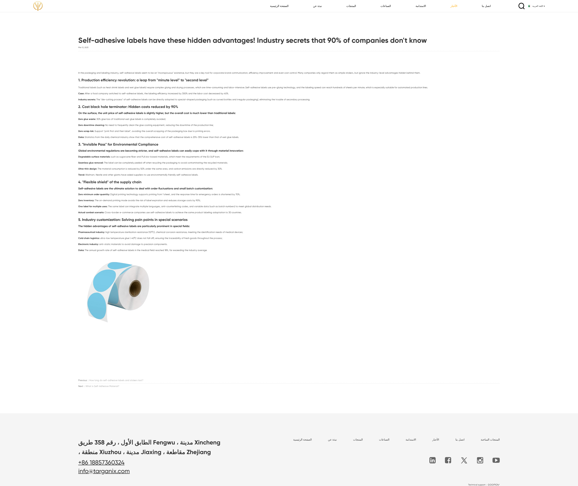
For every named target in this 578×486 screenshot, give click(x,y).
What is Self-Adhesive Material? (102, 386)
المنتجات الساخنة (490, 439)
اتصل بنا (486, 6)
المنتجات (351, 6)
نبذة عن (317, 6)
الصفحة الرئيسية (279, 6)
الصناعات (386, 6)
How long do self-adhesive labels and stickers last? (116, 380)
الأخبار (454, 6)
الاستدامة (421, 6)
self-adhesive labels (130, 73)
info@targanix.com (104, 471)
